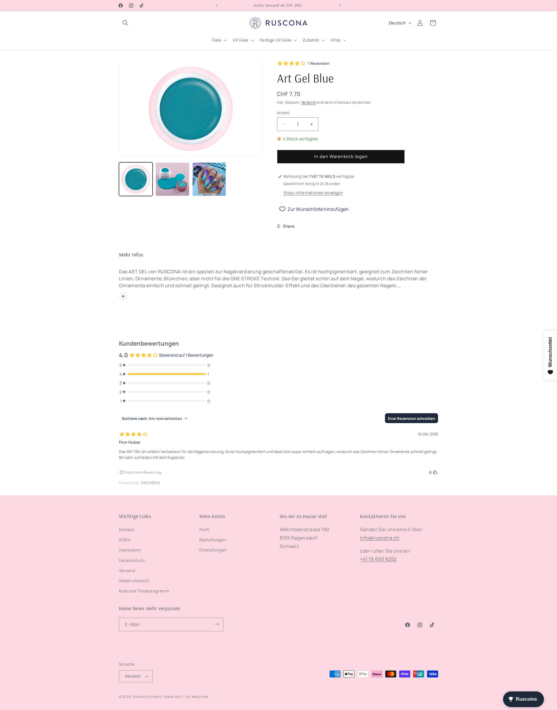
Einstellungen (213, 550)
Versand (308, 102)
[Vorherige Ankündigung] (216, 5)
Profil (204, 529)
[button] (125, 23)
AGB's (125, 540)
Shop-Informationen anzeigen (313, 192)
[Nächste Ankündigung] (340, 5)
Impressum (130, 550)
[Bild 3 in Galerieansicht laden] (209, 179)
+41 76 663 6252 (378, 559)
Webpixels (200, 696)
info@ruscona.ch (379, 538)
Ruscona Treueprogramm (144, 591)
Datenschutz (132, 560)
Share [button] (289, 226)
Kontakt (127, 529)
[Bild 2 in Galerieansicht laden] (172, 179)
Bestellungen (212, 540)
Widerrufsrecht (134, 580)
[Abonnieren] (216, 624)
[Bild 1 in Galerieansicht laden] (136, 179)
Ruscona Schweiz (147, 696)
